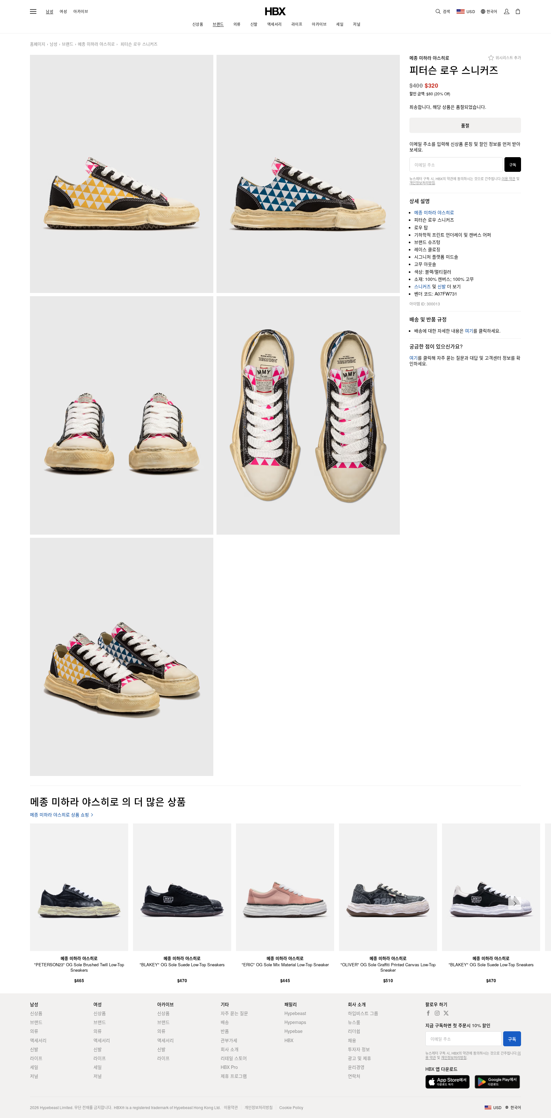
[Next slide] (514, 903)
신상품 (36, 1013)
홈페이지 (37, 44)
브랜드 (67, 44)
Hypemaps (295, 1022)
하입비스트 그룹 (363, 1013)
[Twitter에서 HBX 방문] (446, 1013)
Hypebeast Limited (56, 1107)
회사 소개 (230, 1049)
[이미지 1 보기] (121, 174)
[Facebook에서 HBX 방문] (428, 1013)
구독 (512, 164)
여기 (469, 330)
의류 (34, 1031)
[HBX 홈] (275, 11)
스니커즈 (422, 286)
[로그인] (506, 11)
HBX (288, 1040)
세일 (34, 1067)
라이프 (36, 1058)
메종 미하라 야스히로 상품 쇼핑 (59, 814)
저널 (34, 1076)
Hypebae (293, 1031)
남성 (49, 11)
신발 (441, 286)
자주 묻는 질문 (234, 1013)
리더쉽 (354, 1031)
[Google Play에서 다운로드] (497, 1082)
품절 (465, 125)
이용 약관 (508, 178)
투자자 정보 (359, 1049)
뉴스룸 (354, 1022)
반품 (225, 1031)
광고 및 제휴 (359, 1058)
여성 (63, 11)
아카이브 (80, 11)
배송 (225, 1022)
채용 (352, 1040)
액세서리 (38, 1040)
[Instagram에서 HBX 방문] (437, 1013)
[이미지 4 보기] (308, 415)
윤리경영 (356, 1067)
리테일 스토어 (234, 1058)
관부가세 (229, 1040)
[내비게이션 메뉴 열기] (33, 11)
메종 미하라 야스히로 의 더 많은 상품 (108, 801)
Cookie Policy (291, 1107)
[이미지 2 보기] (308, 174)
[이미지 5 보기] (121, 657)
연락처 (354, 1076)
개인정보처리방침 (422, 182)
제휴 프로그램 (234, 1076)
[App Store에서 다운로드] (447, 1082)
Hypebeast (295, 1013)
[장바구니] (518, 11)
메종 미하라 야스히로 (96, 44)
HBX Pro (229, 1067)
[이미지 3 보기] (121, 415)
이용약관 (231, 1107)
